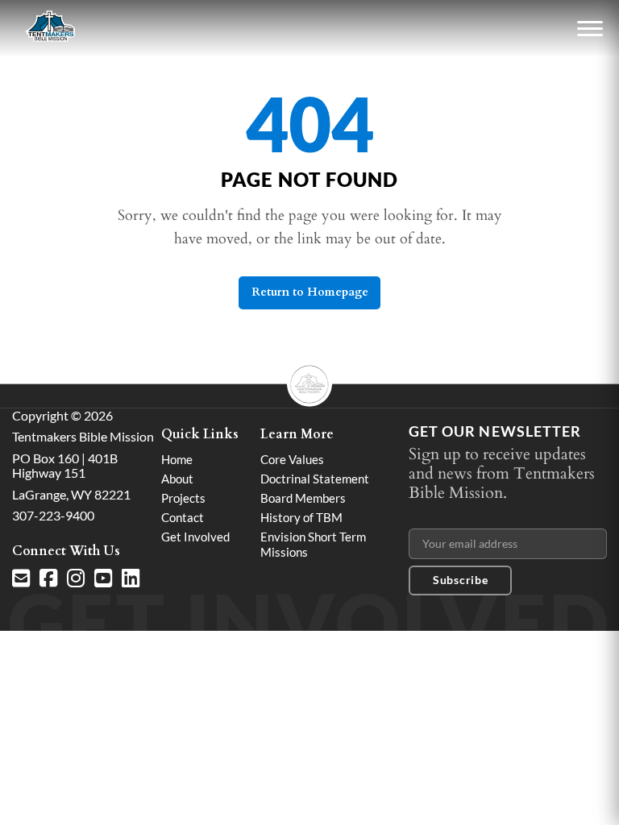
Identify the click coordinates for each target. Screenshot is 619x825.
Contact (182, 517)
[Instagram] (76, 578)
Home (177, 459)
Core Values (292, 459)
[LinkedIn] (130, 578)
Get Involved (195, 536)
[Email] (21, 578)
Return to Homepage (309, 292)
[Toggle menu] (590, 29)
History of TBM (301, 517)
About (177, 478)
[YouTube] (103, 578)
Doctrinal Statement (314, 478)
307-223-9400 (53, 515)
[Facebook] (48, 578)
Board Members (303, 498)
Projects (183, 498)
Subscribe (460, 580)
